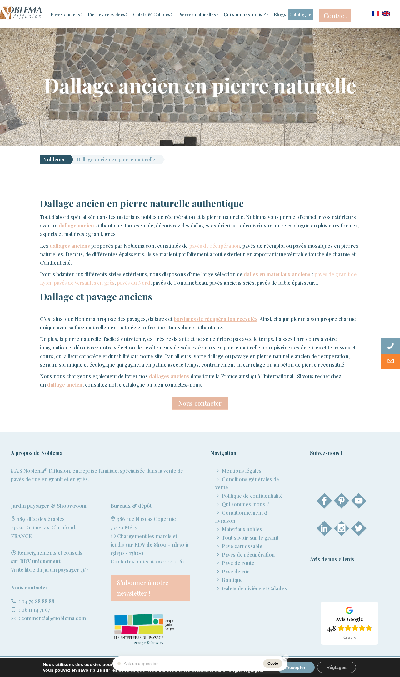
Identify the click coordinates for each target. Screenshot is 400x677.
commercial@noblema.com (53, 618)
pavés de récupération (214, 245)
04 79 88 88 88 (37, 601)
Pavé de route (238, 563)
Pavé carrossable (242, 546)
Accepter (295, 667)
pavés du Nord (133, 282)
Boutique (232, 580)
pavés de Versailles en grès (84, 282)
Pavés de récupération (248, 554)
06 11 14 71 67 (35, 609)
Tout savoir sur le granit (250, 537)
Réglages (337, 667)
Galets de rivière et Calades (254, 588)
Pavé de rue (236, 571)
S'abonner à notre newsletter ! (142, 587)
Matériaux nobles (242, 529)
